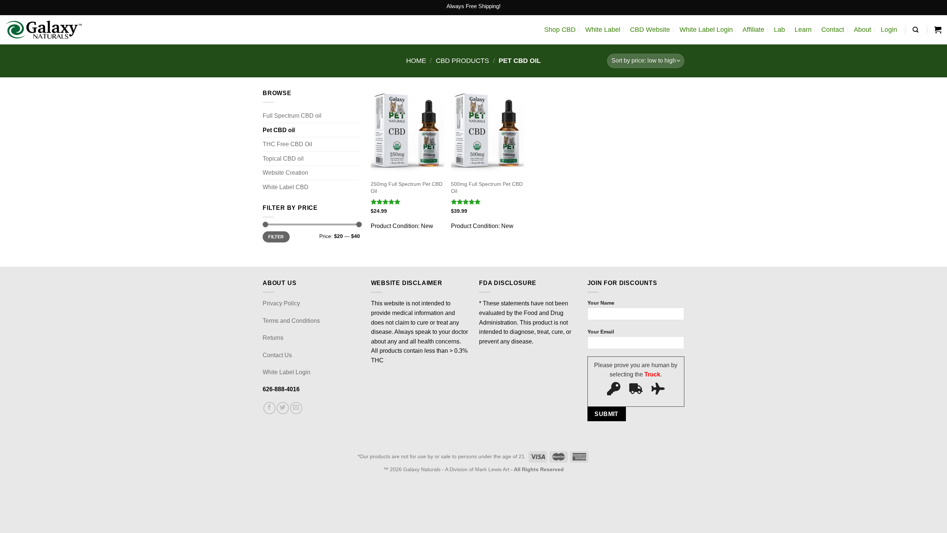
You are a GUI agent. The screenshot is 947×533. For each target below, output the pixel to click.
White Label (602, 29)
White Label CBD (286, 187)
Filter (276, 236)
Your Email (600, 332)
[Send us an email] (296, 408)
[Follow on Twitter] (283, 408)
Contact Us (277, 355)
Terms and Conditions (291, 321)
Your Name (600, 303)
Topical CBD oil (283, 158)
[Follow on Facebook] (269, 408)
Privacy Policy (281, 303)
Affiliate (753, 29)
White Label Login (706, 29)
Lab (779, 29)
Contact (832, 29)
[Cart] (937, 29)
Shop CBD (560, 29)
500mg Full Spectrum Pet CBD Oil (487, 187)
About (862, 29)
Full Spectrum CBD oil (292, 116)
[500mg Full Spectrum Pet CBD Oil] (487, 132)
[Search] (916, 30)
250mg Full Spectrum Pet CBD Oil (406, 187)
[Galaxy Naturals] (44, 29)
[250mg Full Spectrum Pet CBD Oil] (407, 132)
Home (416, 60)
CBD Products (462, 60)
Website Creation (285, 173)
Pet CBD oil (279, 130)
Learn (803, 29)
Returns (273, 338)
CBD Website (650, 29)
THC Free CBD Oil (287, 144)
